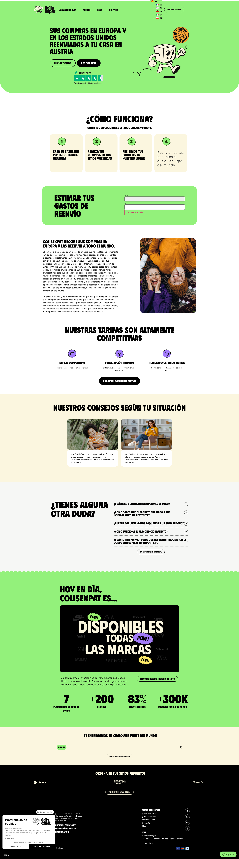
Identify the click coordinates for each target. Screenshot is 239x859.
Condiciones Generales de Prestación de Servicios (162, 838)
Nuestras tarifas (148, 819)
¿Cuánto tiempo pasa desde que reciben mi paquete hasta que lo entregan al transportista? (150, 541)
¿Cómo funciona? (67, 10)
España (61, 747)
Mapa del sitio (147, 843)
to (125, 203)
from (126, 195)
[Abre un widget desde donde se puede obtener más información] (228, 855)
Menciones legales (149, 835)
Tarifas (86, 10)
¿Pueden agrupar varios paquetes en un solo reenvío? (149, 523)
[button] (151, 504)
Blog (99, 10)
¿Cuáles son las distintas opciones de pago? (142, 504)
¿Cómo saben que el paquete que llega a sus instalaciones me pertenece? (142, 513)
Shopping (113, 10)
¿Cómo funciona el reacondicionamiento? (141, 531)
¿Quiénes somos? (149, 813)
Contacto (146, 823)
